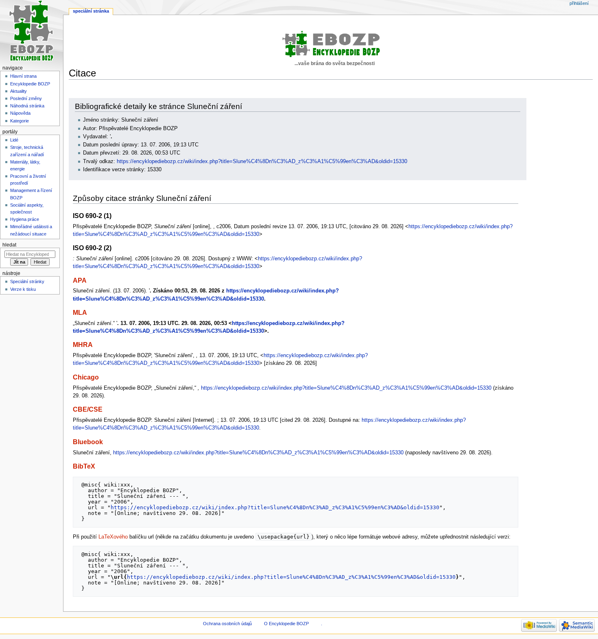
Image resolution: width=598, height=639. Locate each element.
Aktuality (18, 91)
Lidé (14, 139)
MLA (80, 312)
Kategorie (19, 120)
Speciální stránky (27, 281)
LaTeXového (113, 537)
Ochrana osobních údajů (227, 623)
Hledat (9, 244)
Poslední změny (26, 98)
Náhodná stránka (27, 105)
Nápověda (20, 113)
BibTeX (84, 466)
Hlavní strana (23, 76)
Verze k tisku (23, 289)
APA (80, 280)
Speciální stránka (91, 11)
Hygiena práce (24, 219)
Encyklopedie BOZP (30, 83)
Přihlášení (579, 3)
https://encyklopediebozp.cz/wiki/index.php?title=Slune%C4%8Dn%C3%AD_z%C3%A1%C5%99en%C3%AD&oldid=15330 (262, 161)
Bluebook (88, 441)
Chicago (86, 377)
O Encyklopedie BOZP (286, 623)
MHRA (83, 344)
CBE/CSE (88, 409)
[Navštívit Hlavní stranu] (31, 31)
